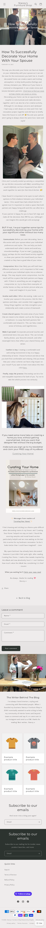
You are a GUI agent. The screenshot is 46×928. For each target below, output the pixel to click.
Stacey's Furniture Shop (14, 920)
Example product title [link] (10, 758)
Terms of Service (10, 875)
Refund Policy (9, 880)
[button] (4, 4)
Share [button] (6, 588)
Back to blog (24, 598)
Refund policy (40, 920)
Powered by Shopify (28, 920)
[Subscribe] (39, 822)
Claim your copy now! (32, 572)
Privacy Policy (9, 885)
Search (7, 870)
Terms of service (23, 923)
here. (25, 368)
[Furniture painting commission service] (23, 428)
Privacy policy (11, 923)
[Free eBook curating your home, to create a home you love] (23, 512)
